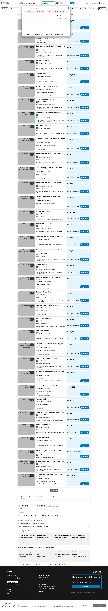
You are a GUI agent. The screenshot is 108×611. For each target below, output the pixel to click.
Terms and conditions (44, 577)
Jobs (8, 593)
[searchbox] (29, 3)
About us (9, 591)
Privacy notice (42, 582)
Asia (27, 564)
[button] (29, 3)
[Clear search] (38, 3)
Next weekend (60, 34)
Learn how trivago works (45, 596)
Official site (21, 512)
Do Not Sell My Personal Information (47, 586)
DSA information (42, 584)
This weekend (49, 34)
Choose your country (12, 575)
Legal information (43, 579)
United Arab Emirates (35, 564)
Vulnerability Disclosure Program (46, 588)
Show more (21, 542)
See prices (84, 28)
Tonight (28, 34)
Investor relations (11, 595)
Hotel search (21, 564)
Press (8, 598)
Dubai (44, 564)
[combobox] (29, 3)
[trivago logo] (5, 3)
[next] (68, 8)
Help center (41, 593)
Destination (21, 2)
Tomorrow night (38, 34)
